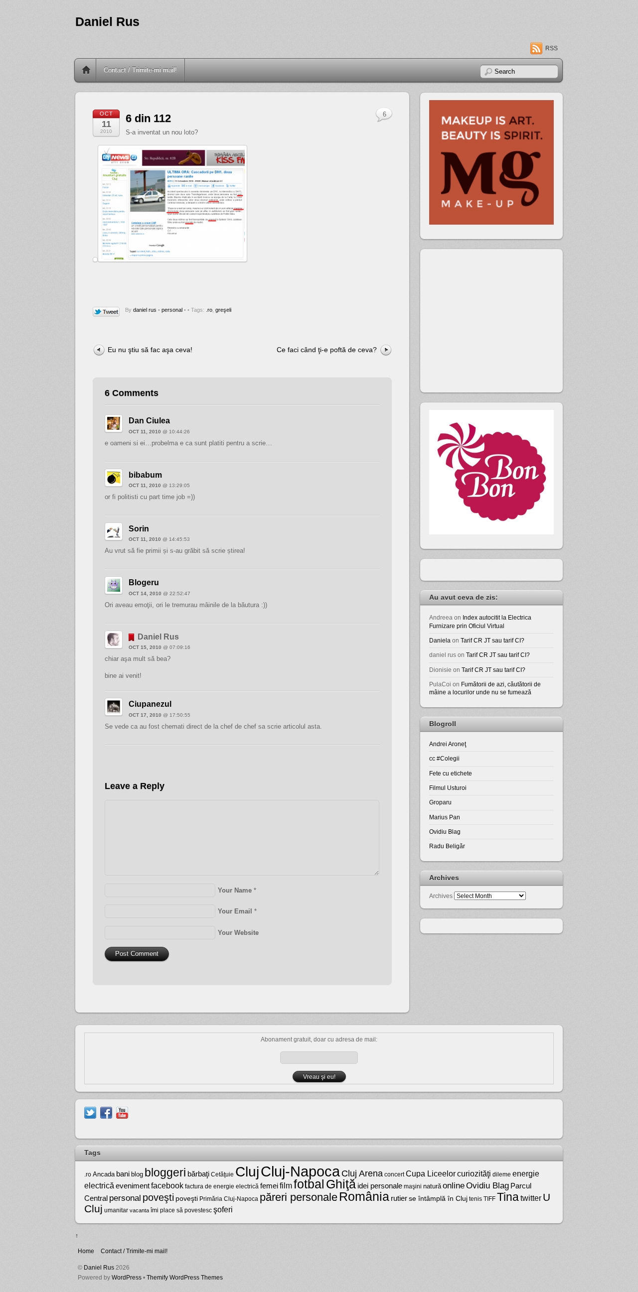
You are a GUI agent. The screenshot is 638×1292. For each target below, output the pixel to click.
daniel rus (145, 310)
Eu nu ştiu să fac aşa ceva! (150, 350)
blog (137, 1174)
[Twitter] (90, 1112)
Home (86, 70)
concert (394, 1174)
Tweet (106, 312)
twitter (530, 1197)
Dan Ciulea (149, 420)
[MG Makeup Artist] (491, 222)
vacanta (139, 1210)
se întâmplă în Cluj (438, 1198)
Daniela (440, 640)
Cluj (247, 1171)
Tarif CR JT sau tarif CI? (492, 640)
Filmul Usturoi (448, 787)
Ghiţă (341, 1184)
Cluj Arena (362, 1173)
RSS (551, 48)
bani (123, 1174)
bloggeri (165, 1172)
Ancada (104, 1174)
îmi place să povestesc (181, 1210)
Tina (508, 1196)
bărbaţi (198, 1173)
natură (432, 1186)
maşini (413, 1186)
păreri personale (298, 1197)
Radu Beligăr (447, 846)
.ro (209, 310)
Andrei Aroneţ (447, 744)
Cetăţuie (222, 1174)
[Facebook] (106, 1112)
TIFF (489, 1199)
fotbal (309, 1184)
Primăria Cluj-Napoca (228, 1198)
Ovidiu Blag (445, 831)
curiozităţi (474, 1173)
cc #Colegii (444, 758)
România (364, 1196)
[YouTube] (122, 1112)
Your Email (235, 911)
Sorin (139, 528)
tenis (475, 1198)
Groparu (440, 802)
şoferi (223, 1209)
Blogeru (144, 582)
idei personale (379, 1186)
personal (171, 310)
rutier (399, 1198)
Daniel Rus (107, 21)
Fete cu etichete (450, 773)
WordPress (127, 1277)
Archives (441, 896)
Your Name (235, 890)
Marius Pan (444, 817)
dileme (501, 1174)
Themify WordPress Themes (185, 1277)
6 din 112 (148, 118)
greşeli (223, 310)
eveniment (133, 1186)
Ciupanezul (150, 704)
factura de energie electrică (222, 1186)
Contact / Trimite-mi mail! (140, 70)
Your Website (238, 932)
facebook (167, 1185)
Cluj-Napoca (300, 1171)
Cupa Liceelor (431, 1173)
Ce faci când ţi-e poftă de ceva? (327, 350)
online (454, 1185)
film (286, 1185)
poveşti (158, 1197)
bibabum (145, 475)
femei (269, 1186)
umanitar (116, 1210)
